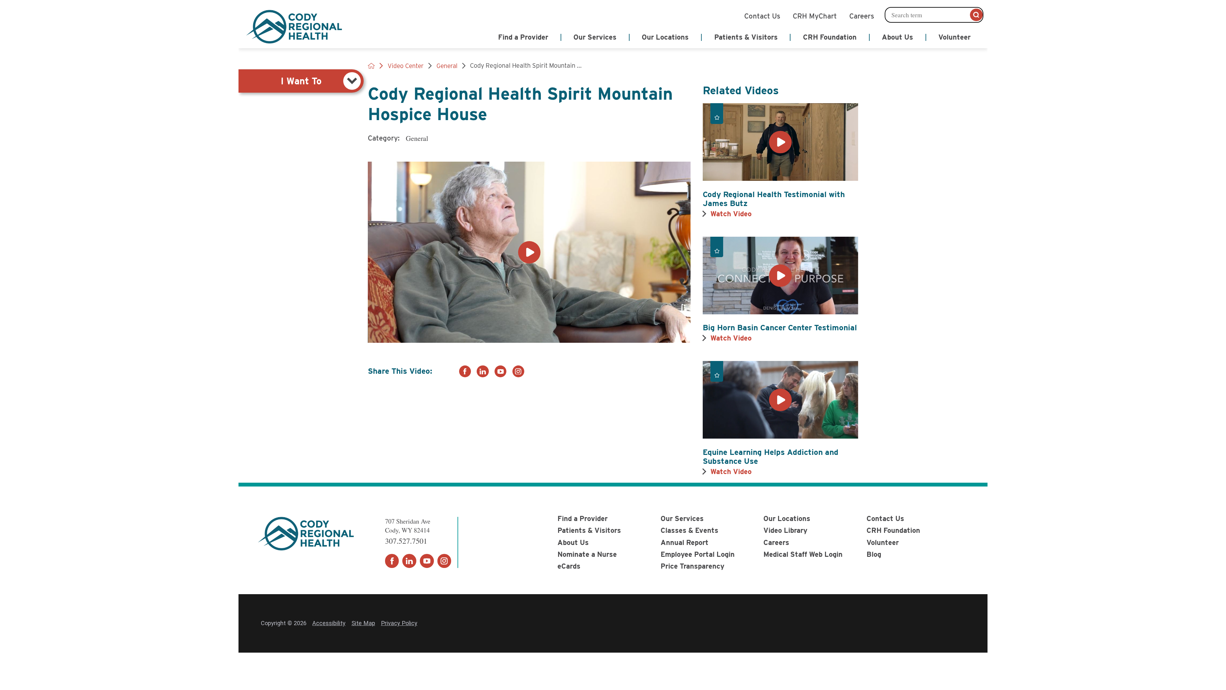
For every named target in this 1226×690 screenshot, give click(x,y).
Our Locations (786, 518)
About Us (573, 542)
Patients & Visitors (589, 530)
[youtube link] (500, 371)
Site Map (363, 623)
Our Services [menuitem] (595, 37)
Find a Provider (582, 518)
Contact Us (762, 15)
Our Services (682, 518)
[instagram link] (518, 371)
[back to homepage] (371, 65)
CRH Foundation (893, 530)
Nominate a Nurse (587, 554)
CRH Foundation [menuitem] (830, 37)
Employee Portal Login (698, 554)
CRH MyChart (815, 15)
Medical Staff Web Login (803, 554)
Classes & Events (689, 530)
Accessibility (328, 623)
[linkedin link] (482, 371)
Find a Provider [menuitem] (523, 37)
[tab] (301, 81)
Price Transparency (692, 566)
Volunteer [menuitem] (954, 37)
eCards (568, 566)
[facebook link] (465, 371)
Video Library (785, 530)
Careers (861, 15)
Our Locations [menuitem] (665, 37)
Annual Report (684, 542)
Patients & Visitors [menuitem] (746, 37)
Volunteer (883, 542)
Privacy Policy (399, 623)
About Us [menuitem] (897, 37)
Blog (874, 554)
